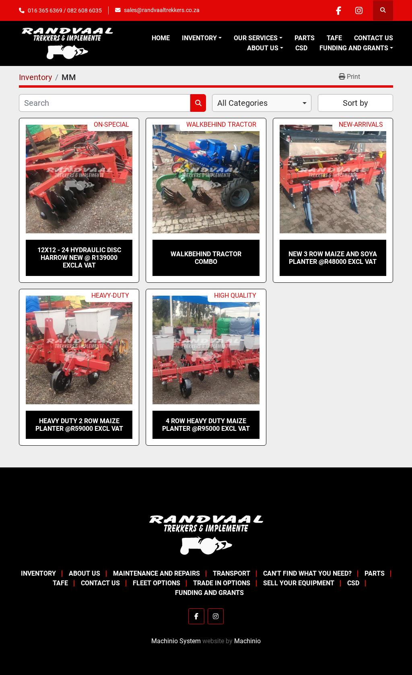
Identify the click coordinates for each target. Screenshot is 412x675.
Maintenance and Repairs (156, 573)
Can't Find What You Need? (307, 573)
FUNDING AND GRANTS (353, 48)
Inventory (199, 38)
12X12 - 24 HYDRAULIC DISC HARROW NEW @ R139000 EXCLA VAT (79, 257)
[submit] (198, 103)
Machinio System (176, 641)
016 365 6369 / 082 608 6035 (65, 10)
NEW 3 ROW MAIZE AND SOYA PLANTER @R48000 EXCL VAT (332, 257)
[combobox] (261, 103)
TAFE (334, 38)
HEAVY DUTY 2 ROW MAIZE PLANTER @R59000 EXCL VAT (79, 424)
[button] (202, 38)
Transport (231, 573)
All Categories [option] (242, 103)
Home (161, 38)
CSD (301, 48)
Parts (305, 38)
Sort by (355, 103)
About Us (262, 48)
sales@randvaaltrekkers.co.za (162, 10)
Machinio (247, 641)
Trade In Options (221, 583)
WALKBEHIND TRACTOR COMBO (206, 257)
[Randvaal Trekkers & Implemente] (206, 534)
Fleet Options (156, 583)
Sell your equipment (298, 583)
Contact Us (373, 38)
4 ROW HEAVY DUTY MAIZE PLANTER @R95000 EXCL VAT (206, 424)
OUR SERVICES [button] (256, 38)
